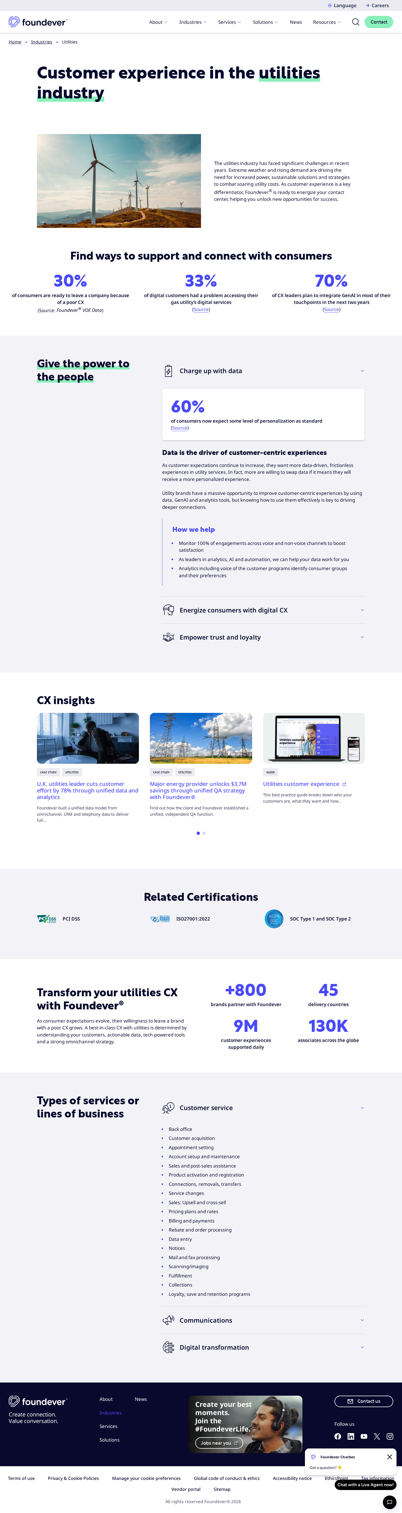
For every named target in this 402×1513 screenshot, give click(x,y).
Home (15, 42)
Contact (379, 22)
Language (345, 5)
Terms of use (21, 1478)
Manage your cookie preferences (146, 1478)
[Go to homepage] (38, 21)
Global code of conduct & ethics (227, 1478)
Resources (324, 22)
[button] (263, 371)
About (155, 22)
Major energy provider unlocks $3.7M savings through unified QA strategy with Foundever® (198, 790)
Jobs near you (216, 1443)
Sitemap (222, 1489)
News (296, 22)
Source (201, 309)
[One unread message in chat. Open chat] (390, 1502)
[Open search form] (355, 22)
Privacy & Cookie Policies (73, 1478)
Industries (190, 22)
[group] (88, 768)
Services (227, 22)
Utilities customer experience (301, 784)
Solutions (263, 22)
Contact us (368, 1401)
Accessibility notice (292, 1478)
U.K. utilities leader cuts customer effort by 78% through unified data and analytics (87, 790)
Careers (380, 5)
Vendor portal (185, 1489)
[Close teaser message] (389, 1457)
